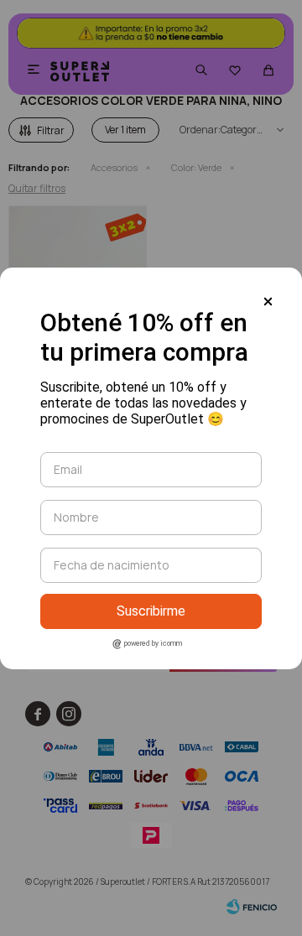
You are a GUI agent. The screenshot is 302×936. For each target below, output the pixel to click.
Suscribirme (151, 611)
